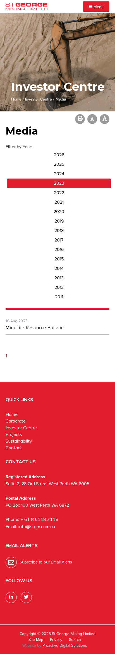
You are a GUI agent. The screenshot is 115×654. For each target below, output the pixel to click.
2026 (59, 155)
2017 (58, 240)
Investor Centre (21, 427)
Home (12, 414)
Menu (98, 7)
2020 (59, 211)
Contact (14, 447)
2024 (59, 173)
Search (75, 640)
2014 (59, 268)
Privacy (56, 640)
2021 (59, 202)
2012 (59, 287)
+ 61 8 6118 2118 (39, 519)
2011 (59, 297)
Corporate (16, 421)
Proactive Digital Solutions (64, 645)
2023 (59, 183)
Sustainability (19, 441)
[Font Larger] (104, 119)
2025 (59, 164)
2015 (59, 259)
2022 (59, 192)
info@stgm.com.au (36, 526)
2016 (59, 249)
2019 (59, 221)
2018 (59, 230)
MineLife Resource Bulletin (35, 327)
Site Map (35, 640)
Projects (14, 434)
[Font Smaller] (92, 119)
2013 (59, 278)
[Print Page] (80, 119)
